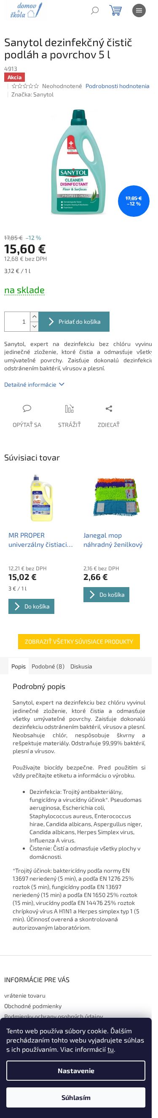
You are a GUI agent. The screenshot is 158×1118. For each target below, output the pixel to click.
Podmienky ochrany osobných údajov (53, 1016)
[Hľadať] (94, 10)
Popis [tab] (18, 666)
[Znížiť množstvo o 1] (34, 326)
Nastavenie (76, 1070)
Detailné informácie (30, 384)
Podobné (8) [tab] (48, 666)
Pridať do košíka (80, 321)
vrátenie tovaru (25, 995)
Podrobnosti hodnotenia (118, 85)
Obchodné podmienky (33, 1005)
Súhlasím (76, 1097)
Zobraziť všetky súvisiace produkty (79, 641)
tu (110, 1049)
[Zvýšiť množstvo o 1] (34, 317)
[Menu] (139, 10)
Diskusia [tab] (81, 666)
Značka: (32, 94)
